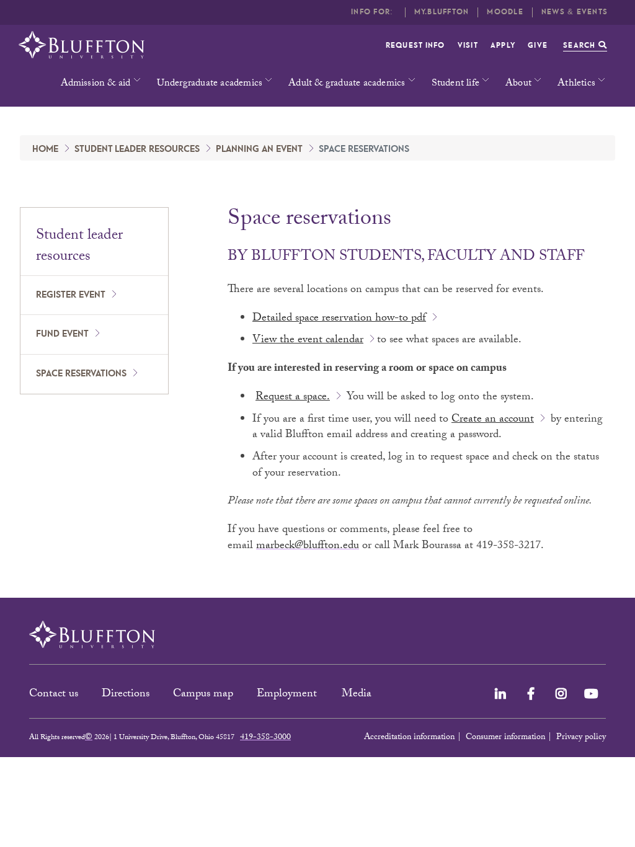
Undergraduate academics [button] (210, 84)
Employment (288, 694)
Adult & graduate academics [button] (346, 84)
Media (358, 694)
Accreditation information (409, 737)
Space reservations (81, 374)
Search (580, 46)
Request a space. (292, 397)
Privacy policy (581, 737)
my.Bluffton (441, 12)
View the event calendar (307, 340)
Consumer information (505, 737)
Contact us (53, 694)
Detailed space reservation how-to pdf (339, 319)
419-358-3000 (265, 737)
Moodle (505, 12)
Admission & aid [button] (96, 84)
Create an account (492, 420)
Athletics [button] (576, 84)
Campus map (203, 694)
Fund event (62, 334)
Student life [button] (455, 84)
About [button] (518, 84)
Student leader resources (137, 149)
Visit (468, 46)
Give (538, 46)
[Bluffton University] (81, 45)
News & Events (574, 12)
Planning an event (259, 149)
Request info (415, 46)
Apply (503, 46)
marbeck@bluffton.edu (307, 546)
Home (45, 149)
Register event (70, 295)
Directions (125, 694)
